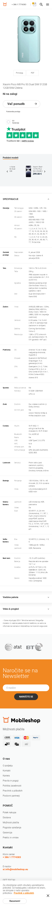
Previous (7, 171)
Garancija (7, 832)
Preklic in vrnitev (11, 837)
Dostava (7, 817)
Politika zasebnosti (12, 785)
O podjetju (8, 765)
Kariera (6, 775)
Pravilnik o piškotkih (12, 790)
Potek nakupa (9, 812)
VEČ (26, 744)
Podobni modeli (10, 158)
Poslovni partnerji (11, 795)
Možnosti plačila (11, 822)
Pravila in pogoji (11, 780)
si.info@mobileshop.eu (15, 869)
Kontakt (6, 770)
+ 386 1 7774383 (19, 4)
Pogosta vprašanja (12, 827)
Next (44, 171)
